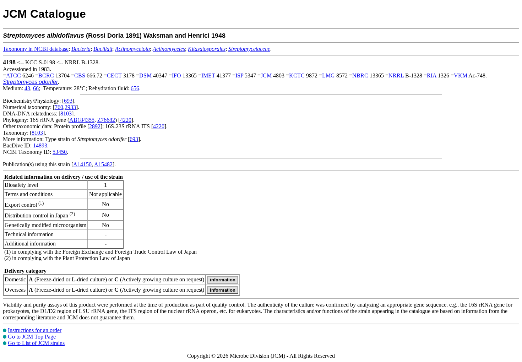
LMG (328, 75)
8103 (66, 113)
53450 (60, 152)
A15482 (103, 164)
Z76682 (106, 120)
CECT (114, 75)
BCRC (46, 75)
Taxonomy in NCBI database (36, 49)
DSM (145, 75)
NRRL (396, 75)
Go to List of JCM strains (36, 343)
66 (36, 88)
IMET (208, 75)
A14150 (82, 164)
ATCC (13, 75)
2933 (70, 107)
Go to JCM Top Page (32, 337)
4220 (125, 120)
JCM (266, 75)
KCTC (297, 75)
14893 (40, 145)
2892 (94, 126)
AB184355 (81, 120)
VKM (460, 75)
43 (27, 88)
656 (135, 88)
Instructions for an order (34, 330)
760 (59, 107)
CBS (79, 75)
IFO (176, 75)
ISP (239, 75)
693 (68, 101)
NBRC (360, 75)
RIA (431, 75)
